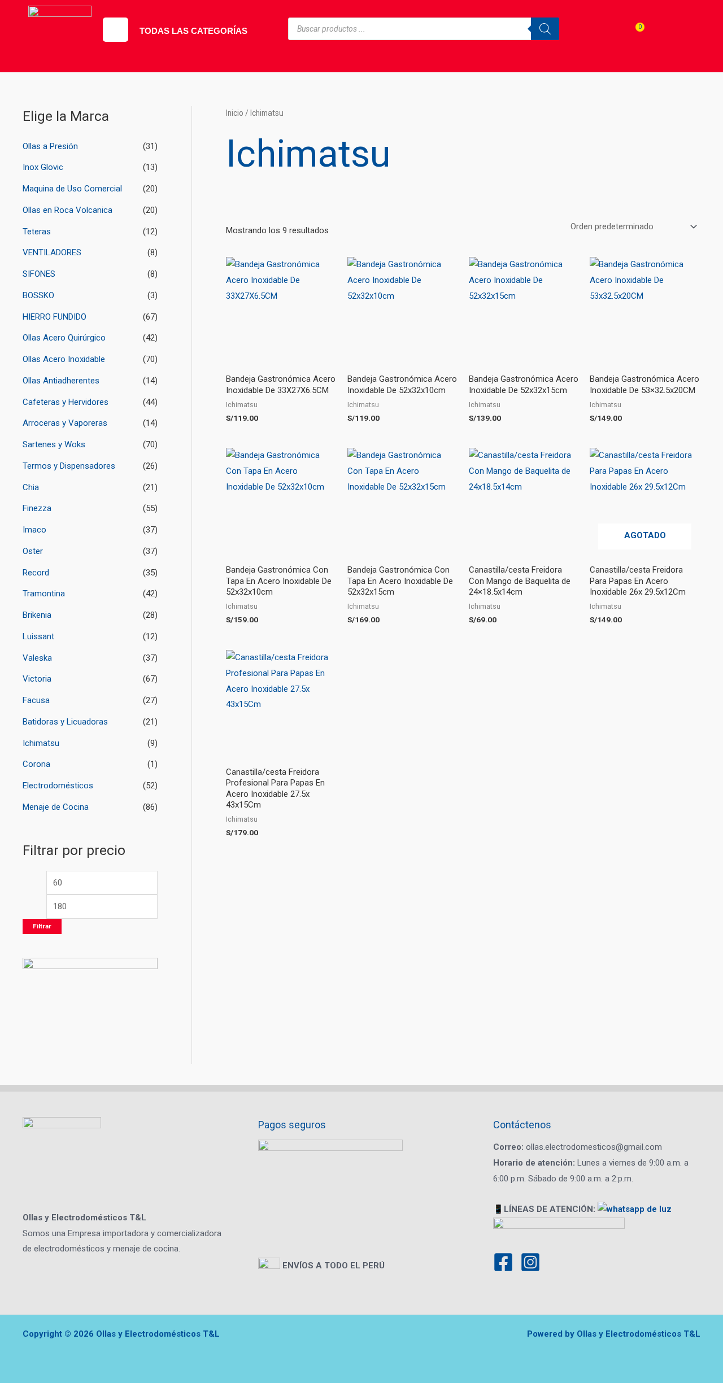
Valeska (37, 658)
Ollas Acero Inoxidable (64, 359)
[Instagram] (530, 1262)
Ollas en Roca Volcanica (67, 210)
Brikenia (37, 615)
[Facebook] (503, 1262)
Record (36, 573)
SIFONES (39, 274)
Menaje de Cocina (56, 807)
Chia (31, 487)
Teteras (37, 231)
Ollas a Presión (50, 146)
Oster (33, 551)
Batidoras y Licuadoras (65, 722)
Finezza (37, 508)
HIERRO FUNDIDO (54, 317)
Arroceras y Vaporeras (65, 423)
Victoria (37, 679)
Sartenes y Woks (54, 444)
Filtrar (42, 926)
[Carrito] (632, 37)
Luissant (38, 636)
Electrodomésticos (58, 785)
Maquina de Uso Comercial (72, 189)
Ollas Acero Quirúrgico (64, 338)
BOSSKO (38, 295)
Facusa (36, 700)
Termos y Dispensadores (69, 466)
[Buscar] (545, 29)
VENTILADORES (52, 252)
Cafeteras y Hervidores (65, 402)
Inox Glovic (43, 167)
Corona (36, 764)
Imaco (34, 530)
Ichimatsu (41, 743)
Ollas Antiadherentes (61, 381)
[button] (115, 29)
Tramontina (44, 593)
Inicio (234, 112)
